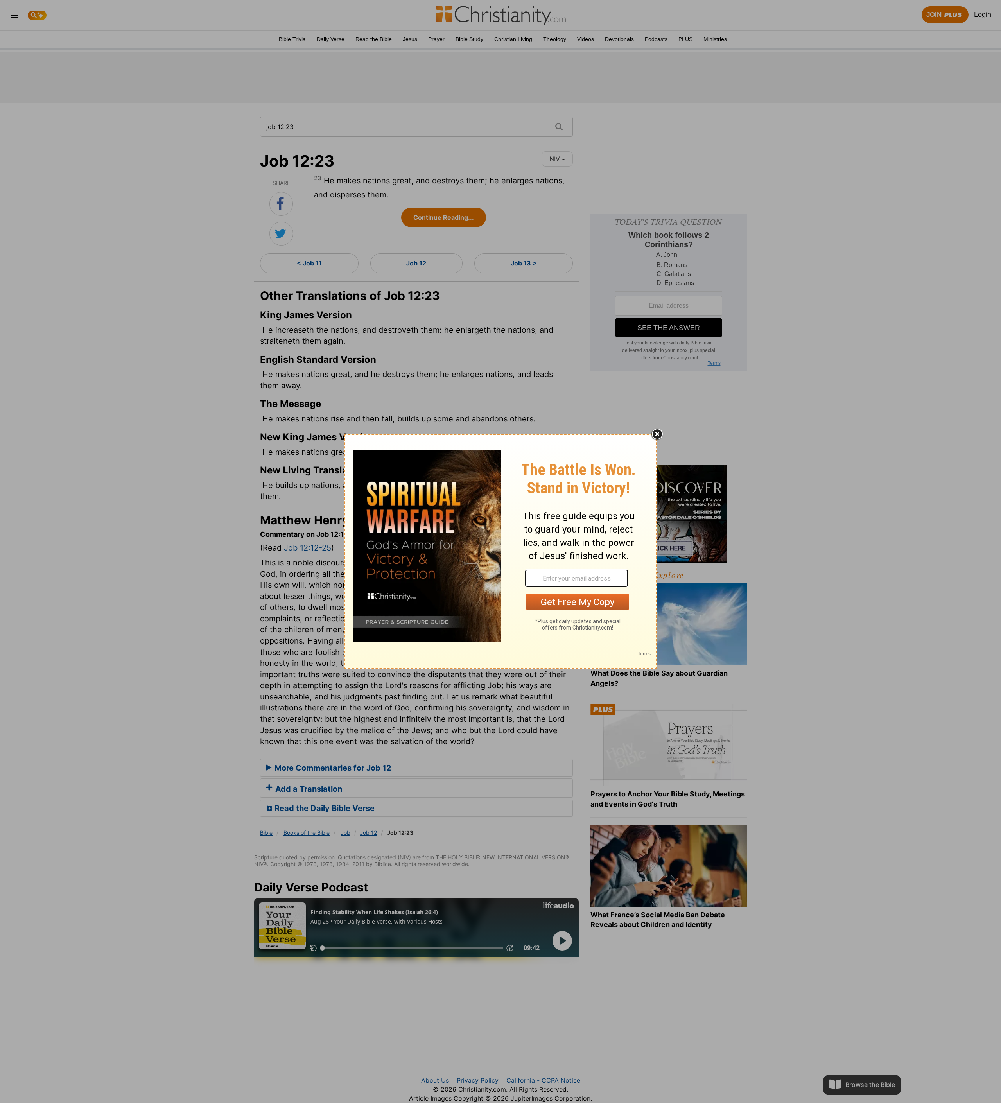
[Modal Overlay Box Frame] (500, 551)
